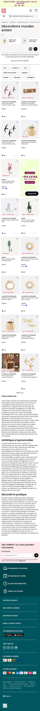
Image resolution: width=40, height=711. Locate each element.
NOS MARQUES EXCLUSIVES (10, 615)
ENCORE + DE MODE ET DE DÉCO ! (12, 623)
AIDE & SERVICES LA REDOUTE (11, 608)
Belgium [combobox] (7, 696)
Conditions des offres (19, 682)
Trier (5, 68)
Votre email (6, 551)
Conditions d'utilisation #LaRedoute (12, 688)
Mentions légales (7, 682)
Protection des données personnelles (18, 684)
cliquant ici (22, 561)
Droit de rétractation (29, 686)
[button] (36, 10)
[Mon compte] (30, 10)
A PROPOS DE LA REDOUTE (10, 600)
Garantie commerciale (15, 686)
